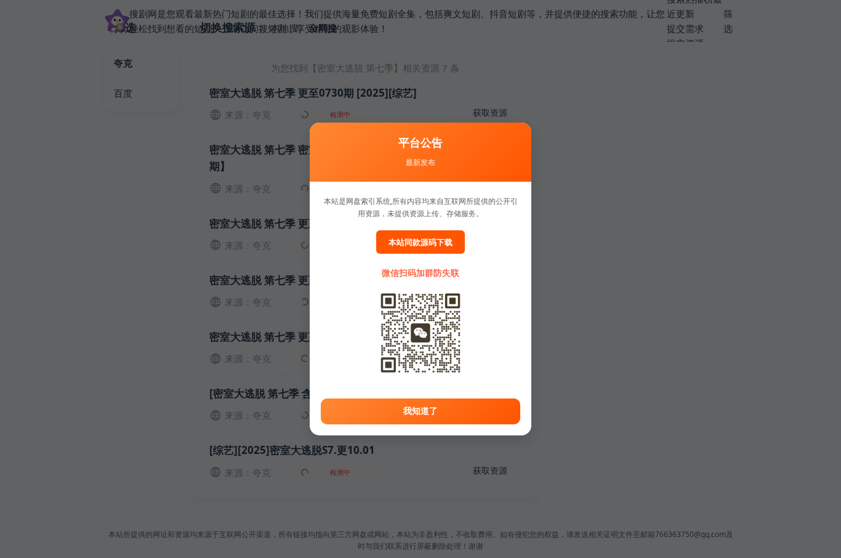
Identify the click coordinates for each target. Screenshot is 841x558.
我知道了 (420, 411)
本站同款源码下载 (420, 242)
